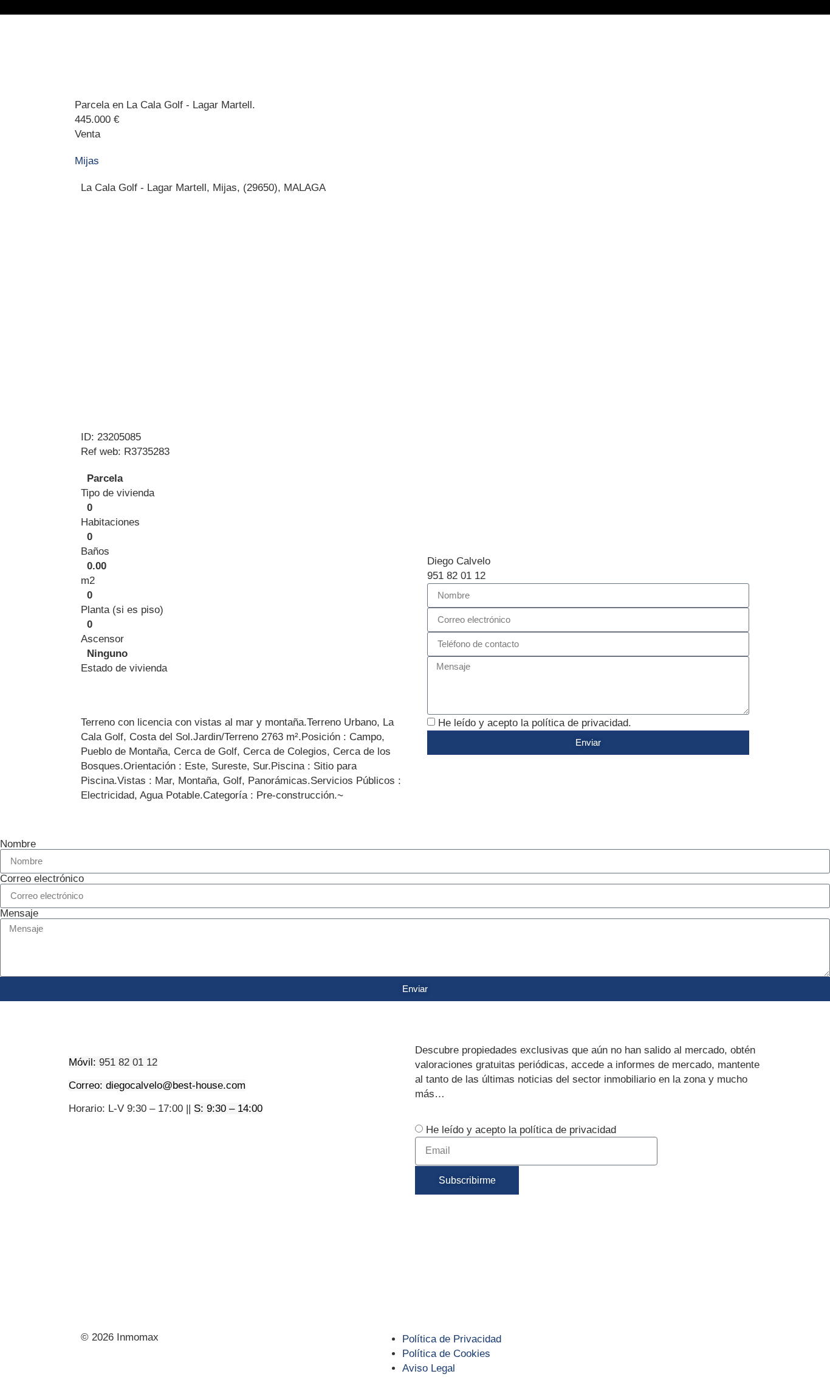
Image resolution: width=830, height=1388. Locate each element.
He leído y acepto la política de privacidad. (534, 723)
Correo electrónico (42, 878)
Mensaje (19, 913)
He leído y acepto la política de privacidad (521, 1130)
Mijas (87, 161)
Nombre (18, 844)
